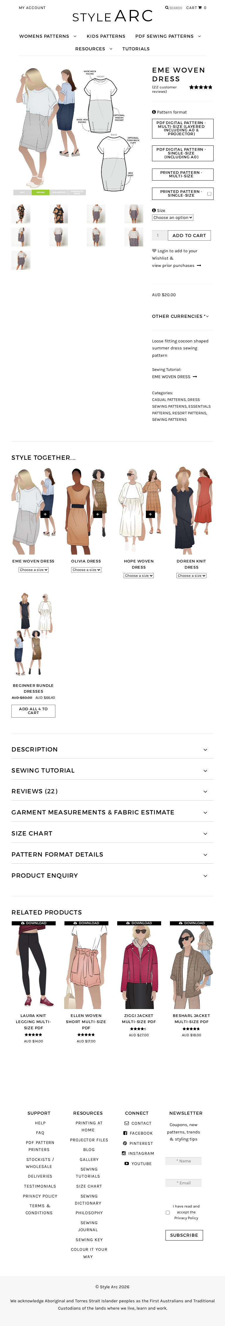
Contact (141, 1123)
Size (158, 210)
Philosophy (89, 1212)
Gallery (89, 1159)
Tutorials (135, 49)
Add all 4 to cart (33, 711)
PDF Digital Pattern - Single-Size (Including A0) (181, 153)
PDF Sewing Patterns (164, 36)
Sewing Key (89, 1239)
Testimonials (40, 1186)
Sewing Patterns (169, 419)
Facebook (141, 1133)
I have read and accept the (186, 1212)
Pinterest (141, 1143)
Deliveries (40, 1176)
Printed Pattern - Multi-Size (181, 174)
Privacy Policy (40, 1196)
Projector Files (89, 1140)
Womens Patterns (44, 36)
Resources (90, 49)
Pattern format (169, 112)
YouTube (142, 1163)
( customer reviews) (164, 89)
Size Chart (89, 1186)
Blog (89, 1149)
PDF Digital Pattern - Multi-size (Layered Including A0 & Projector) (181, 128)
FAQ (40, 1132)
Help (40, 1123)
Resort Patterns (189, 413)
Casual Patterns (169, 399)
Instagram (141, 1153)
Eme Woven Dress (171, 376)
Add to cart (189, 235)
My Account (32, 8)
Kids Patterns (106, 36)
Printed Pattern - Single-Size (181, 193)
